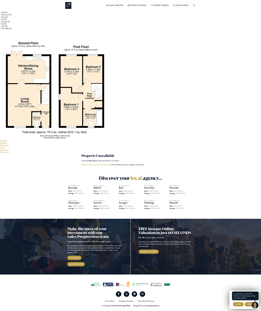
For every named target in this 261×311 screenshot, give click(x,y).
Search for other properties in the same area (96, 165)
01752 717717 (175, 206)
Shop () (5, 17)
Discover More (76, 264)
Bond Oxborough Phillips (122, 305)
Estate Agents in (73, 187)
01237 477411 (101, 193)
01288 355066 (126, 191)
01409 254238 (151, 191)
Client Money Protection (146, 301)
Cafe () (4, 12)
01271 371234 (74, 191)
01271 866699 (176, 191)
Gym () (4, 26)
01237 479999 (101, 191)
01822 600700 (101, 206)
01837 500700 (74, 258)
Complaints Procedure (126, 301)
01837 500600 (75, 206)
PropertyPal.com (154, 305)
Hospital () (6, 21)
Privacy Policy (110, 301)
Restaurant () (6, 15)
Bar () (4, 24)
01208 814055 (151, 206)
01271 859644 (76, 193)
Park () (4, 19)
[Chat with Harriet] (255, 305)
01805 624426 (126, 206)
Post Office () (7, 28)
